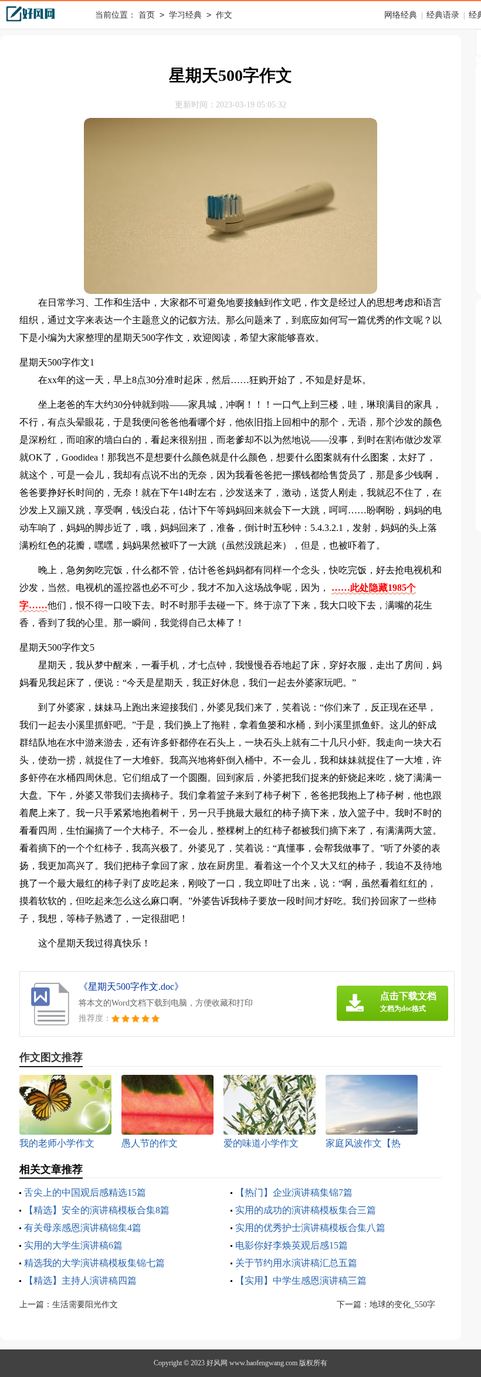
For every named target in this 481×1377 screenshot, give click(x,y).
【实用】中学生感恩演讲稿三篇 (301, 1280)
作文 (224, 15)
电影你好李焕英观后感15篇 (291, 1245)
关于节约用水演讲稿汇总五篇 (296, 1263)
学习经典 (185, 15)
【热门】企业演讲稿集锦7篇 (294, 1192)
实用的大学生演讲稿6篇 (73, 1245)
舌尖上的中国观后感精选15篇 (85, 1192)
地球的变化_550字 (402, 1304)
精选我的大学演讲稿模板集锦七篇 (94, 1263)
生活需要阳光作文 (85, 1304)
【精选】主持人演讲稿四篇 (80, 1280)
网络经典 (400, 15)
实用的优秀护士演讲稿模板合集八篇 (310, 1228)
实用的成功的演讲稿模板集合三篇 (305, 1210)
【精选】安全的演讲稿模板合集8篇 (97, 1210)
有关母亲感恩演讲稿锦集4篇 (82, 1228)
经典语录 (442, 15)
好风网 (217, 1363)
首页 (146, 15)
